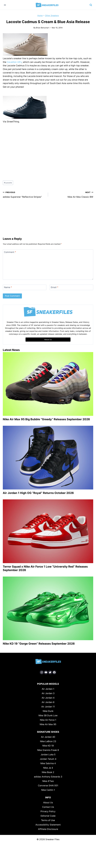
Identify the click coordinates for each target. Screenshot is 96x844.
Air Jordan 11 (48, 706)
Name (8, 287)
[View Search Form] (91, 5)
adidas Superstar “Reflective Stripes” (22, 194)
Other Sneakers (52, 15)
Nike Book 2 (48, 772)
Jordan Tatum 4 (48, 759)
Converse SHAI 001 (48, 785)
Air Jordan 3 (48, 693)
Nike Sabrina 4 (48, 763)
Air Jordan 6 (48, 702)
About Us (48, 802)
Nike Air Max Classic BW (80, 194)
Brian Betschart (42, 28)
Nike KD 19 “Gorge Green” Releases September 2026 (39, 643)
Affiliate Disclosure (48, 829)
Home (40, 15)
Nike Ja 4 (48, 767)
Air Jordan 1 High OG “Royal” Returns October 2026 (38, 493)
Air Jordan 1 (48, 689)
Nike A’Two (48, 781)
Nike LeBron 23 (48, 741)
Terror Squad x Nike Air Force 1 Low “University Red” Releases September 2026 (45, 568)
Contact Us (48, 807)
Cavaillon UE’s (14, 62)
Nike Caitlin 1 (48, 790)
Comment (10, 252)
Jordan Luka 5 (48, 754)
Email (54, 287)
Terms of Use (48, 820)
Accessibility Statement (48, 824)
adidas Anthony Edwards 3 (48, 776)
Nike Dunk (48, 711)
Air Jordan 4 (48, 697)
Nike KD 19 (48, 745)
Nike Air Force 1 (48, 720)
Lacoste (8, 183)
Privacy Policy (48, 811)
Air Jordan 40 (48, 737)
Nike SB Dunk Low (48, 715)
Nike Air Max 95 (48, 724)
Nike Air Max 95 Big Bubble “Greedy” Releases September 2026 (46, 419)
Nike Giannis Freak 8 (48, 750)
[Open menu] (5, 5)
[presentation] (48, 384)
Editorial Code (48, 816)
